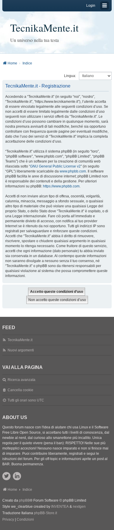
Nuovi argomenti (21, 350)
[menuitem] (8, 520)
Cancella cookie (20, 390)
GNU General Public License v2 (55, 166)
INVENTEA (60, 507)
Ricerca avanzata (21, 380)
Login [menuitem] (90, 6)
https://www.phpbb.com (61, 186)
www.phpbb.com (73, 171)
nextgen (79, 507)
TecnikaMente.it (44, 27)
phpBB (24, 500)
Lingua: (70, 76)
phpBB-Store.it (45, 513)
